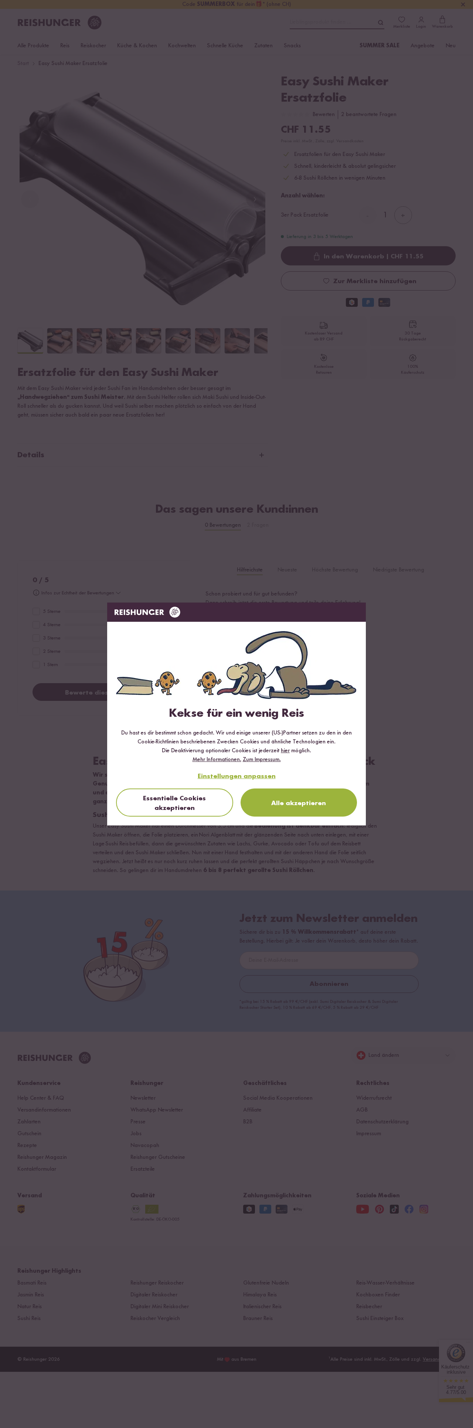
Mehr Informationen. (217, 760)
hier (285, 751)
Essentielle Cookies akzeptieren (174, 803)
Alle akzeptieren (298, 803)
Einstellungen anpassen (237, 776)
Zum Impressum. (262, 760)
